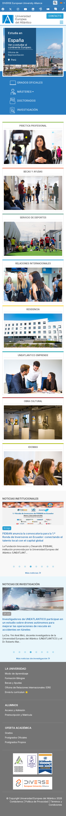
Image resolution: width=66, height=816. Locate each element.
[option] (33, 529)
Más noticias (32, 573)
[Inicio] (16, 18)
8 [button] (53, 566)
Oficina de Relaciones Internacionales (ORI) (28, 687)
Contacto (55, 16)
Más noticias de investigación (32, 658)
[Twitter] (10, 9)
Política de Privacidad (36, 801)
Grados (9, 733)
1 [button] (13, 566)
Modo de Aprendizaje (16, 673)
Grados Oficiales (30, 82)
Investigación (27, 109)
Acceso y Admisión (15, 710)
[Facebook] (3, 9)
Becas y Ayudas (33, 171)
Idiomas (33, 447)
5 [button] (36, 566)
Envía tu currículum (15, 692)
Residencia (33, 309)
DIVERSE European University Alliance (22, 3)
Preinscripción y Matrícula (18, 714)
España (16, 40)
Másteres (24, 91)
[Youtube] (25, 9)
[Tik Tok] (63, 9)
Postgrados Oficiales (16, 737)
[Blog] (40, 9)
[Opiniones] (55, 9)
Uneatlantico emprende (33, 355)
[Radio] (48, 9)
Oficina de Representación (16, 53)
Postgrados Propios (15, 742)
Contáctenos (16, 801)
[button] (62, 2)
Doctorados (26, 100)
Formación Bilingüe (15, 678)
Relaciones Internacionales (33, 263)
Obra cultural (33, 401)
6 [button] (41, 566)
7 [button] (47, 566)
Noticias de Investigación (21, 584)
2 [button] (19, 566)
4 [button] (30, 566)
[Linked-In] (33, 9)
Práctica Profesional (33, 125)
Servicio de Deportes (33, 217)
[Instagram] (18, 9)
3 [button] (25, 566)
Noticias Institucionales (20, 498)
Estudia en (15, 33)
